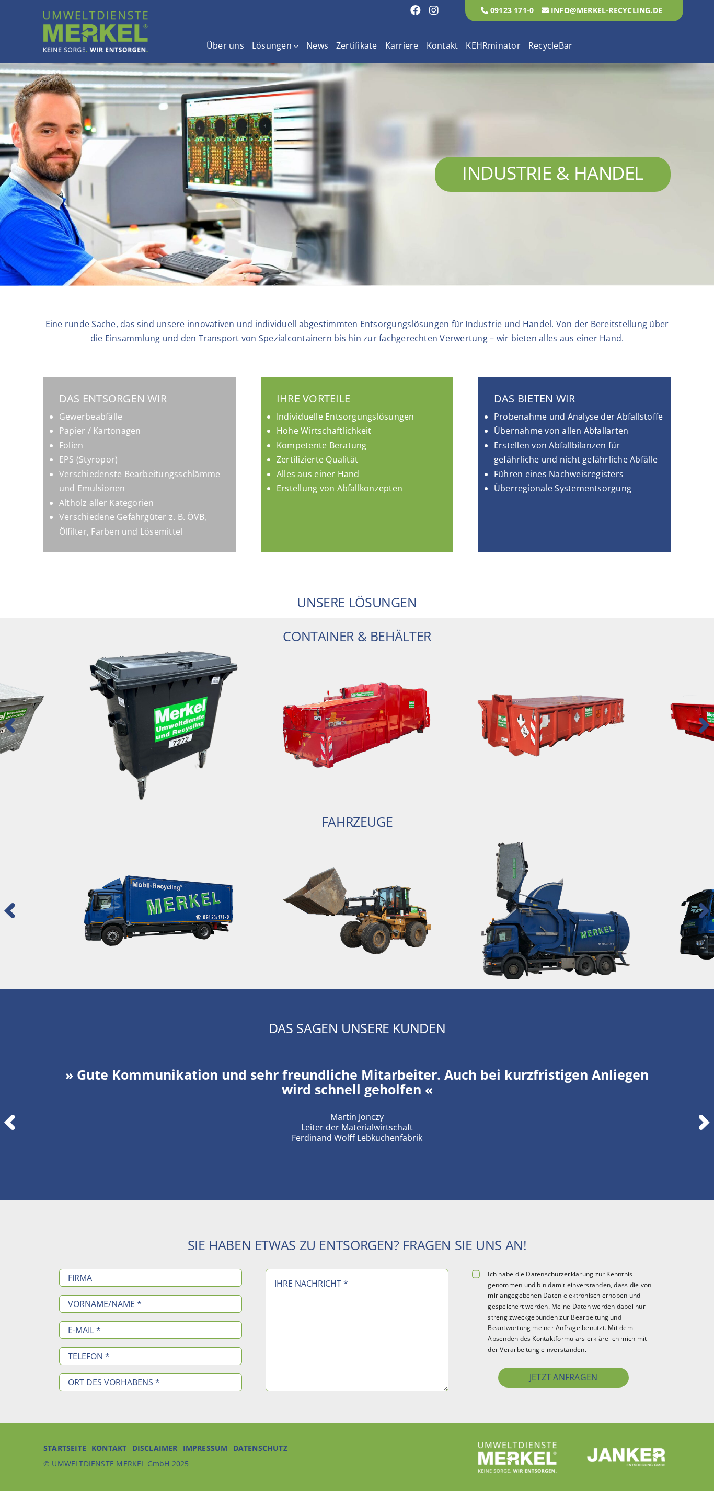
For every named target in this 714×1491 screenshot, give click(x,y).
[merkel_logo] (95, 15)
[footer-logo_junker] (626, 1452)
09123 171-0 (511, 10)
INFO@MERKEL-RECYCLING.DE (605, 10)
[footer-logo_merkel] (517, 1446)
